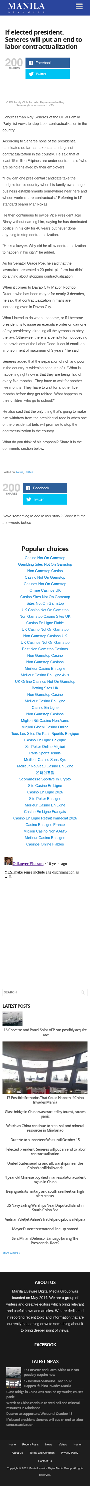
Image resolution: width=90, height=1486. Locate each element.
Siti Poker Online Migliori (45, 746)
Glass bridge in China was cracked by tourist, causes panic (45, 1113)
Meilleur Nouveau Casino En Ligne (45, 766)
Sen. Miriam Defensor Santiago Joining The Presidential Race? (45, 1240)
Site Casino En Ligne (45, 785)
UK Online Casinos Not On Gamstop (45, 681)
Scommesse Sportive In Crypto (45, 779)
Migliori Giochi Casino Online (45, 727)
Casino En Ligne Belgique (45, 740)
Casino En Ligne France (45, 824)
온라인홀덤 (45, 772)
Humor (78, 1444)
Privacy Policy (69, 1452)
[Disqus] (45, 917)
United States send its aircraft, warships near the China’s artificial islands (45, 1165)
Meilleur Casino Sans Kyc (45, 759)
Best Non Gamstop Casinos (45, 649)
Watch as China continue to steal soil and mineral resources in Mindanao (45, 1127)
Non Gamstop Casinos (45, 662)
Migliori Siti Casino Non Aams (45, 720)
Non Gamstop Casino (45, 571)
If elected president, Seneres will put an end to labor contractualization (43, 39)
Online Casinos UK (45, 590)
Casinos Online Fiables (45, 844)
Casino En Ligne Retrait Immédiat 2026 (45, 818)
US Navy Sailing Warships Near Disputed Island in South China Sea (45, 1207)
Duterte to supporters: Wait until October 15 (45, 1139)
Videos (63, 1444)
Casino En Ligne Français (45, 811)
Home (12, 1444)
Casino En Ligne (45, 707)
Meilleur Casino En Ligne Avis (45, 675)
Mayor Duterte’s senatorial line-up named (45, 1228)
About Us (17, 1452)
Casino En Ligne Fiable (45, 623)
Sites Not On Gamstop (45, 603)
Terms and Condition (42, 1452)
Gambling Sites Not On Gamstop (45, 564)
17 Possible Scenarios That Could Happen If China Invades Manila (45, 1099)
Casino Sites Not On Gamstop (45, 597)
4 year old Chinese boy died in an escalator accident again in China (45, 1179)
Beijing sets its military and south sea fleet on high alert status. (45, 1193)
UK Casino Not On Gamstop (45, 610)
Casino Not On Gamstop (45, 558)
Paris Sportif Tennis (45, 753)
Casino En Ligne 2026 (45, 792)
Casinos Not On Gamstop (45, 584)
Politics (29, 472)
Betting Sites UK (45, 688)
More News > (11, 1253)
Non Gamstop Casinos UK (45, 636)
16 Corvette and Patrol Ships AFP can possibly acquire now (45, 1031)
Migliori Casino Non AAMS (45, 831)
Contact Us (45, 1460)
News (19, 472)
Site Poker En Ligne (45, 798)
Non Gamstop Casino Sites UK (45, 616)
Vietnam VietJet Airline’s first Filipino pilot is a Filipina (45, 1219)
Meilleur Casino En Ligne (45, 668)
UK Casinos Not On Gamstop (45, 642)
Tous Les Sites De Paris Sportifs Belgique (45, 733)
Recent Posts (30, 1444)
